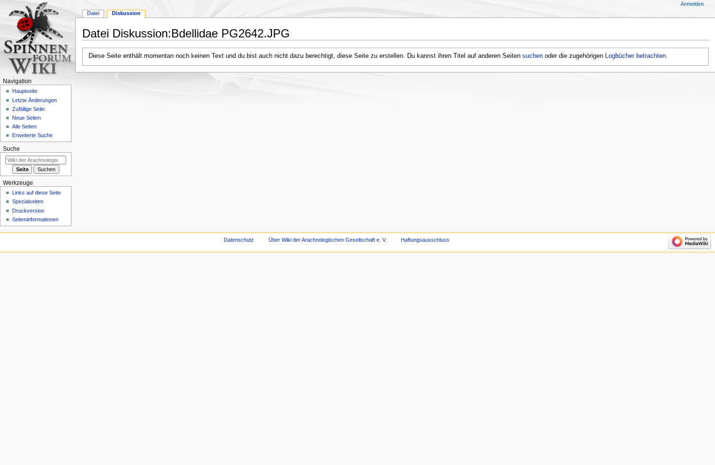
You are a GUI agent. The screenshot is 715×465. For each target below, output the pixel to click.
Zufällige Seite (28, 109)
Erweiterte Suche (32, 135)
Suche (11, 149)
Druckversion (28, 211)
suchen (532, 56)
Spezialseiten (27, 201)
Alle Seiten (24, 126)
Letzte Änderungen (34, 100)
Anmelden (692, 4)
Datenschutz (239, 240)
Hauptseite (24, 91)
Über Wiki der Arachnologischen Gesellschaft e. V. (327, 240)
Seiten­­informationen (35, 219)
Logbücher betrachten (635, 56)
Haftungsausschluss (425, 240)
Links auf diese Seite (36, 193)
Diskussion (126, 13)
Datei (93, 13)
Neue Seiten (26, 118)
